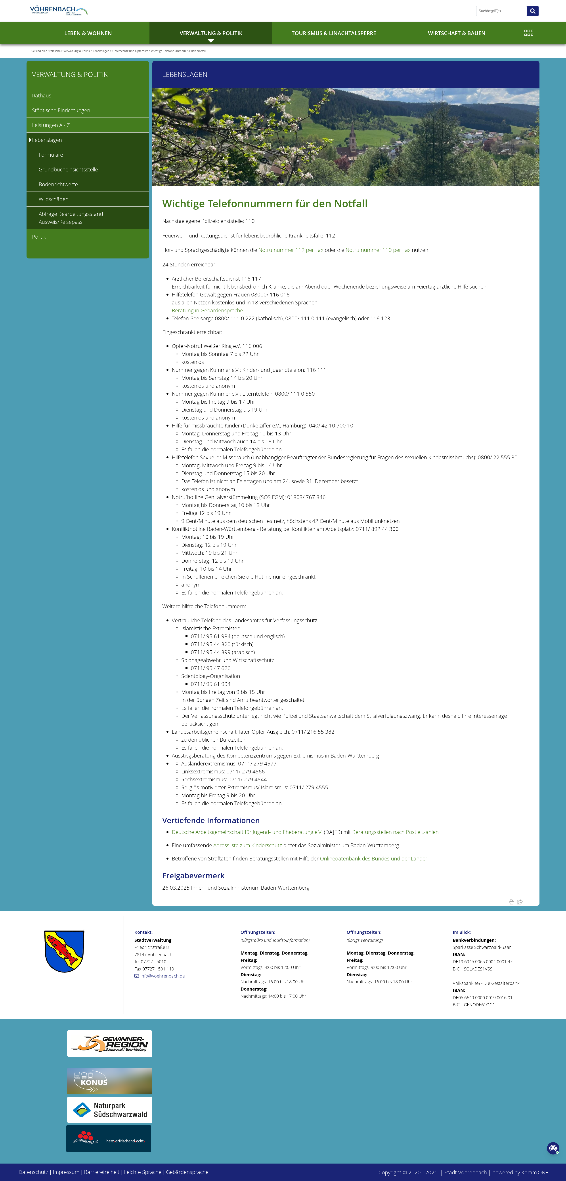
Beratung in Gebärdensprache (207, 310)
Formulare (51, 154)
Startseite (54, 51)
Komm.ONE (534, 1172)
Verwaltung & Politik (211, 33)
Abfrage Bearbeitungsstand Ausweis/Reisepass (71, 217)
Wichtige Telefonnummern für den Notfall (178, 51)
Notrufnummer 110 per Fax (378, 249)
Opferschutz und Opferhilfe (130, 51)
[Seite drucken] (512, 901)
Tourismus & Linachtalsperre (334, 33)
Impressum (66, 1171)
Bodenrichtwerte (58, 184)
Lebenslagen (101, 51)
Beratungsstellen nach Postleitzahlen (395, 831)
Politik (39, 236)
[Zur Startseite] (60, 11)
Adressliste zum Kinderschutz (247, 845)
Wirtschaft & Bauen (457, 33)
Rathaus (41, 95)
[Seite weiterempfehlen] (520, 901)
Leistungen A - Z (51, 125)
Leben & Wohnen (88, 33)
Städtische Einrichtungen (61, 110)
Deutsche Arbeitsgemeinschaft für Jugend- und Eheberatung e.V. (247, 831)
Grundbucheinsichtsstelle (68, 169)
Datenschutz (33, 1171)
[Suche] (533, 11)
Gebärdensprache (187, 1171)
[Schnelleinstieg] (528, 33)
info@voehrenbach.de (162, 976)
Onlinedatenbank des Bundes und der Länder (373, 858)
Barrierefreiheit (101, 1171)
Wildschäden (54, 199)
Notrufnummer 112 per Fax (290, 249)
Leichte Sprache (142, 1171)
